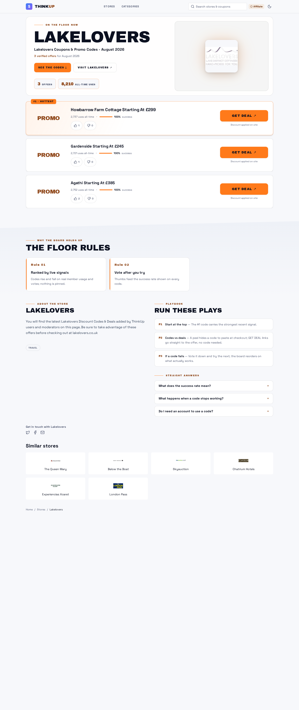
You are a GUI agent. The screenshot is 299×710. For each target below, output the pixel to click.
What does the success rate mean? (214, 386)
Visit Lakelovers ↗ (95, 67)
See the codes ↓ (52, 67)
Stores (109, 6)
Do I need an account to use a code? (214, 411)
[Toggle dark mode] (269, 6)
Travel (33, 347)
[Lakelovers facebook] (35, 432)
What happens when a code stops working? (214, 398)
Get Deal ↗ (244, 115)
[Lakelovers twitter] (28, 432)
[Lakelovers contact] (42, 432)
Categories (130, 6)
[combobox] (217, 6)
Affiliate (258, 6)
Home (29, 509)
